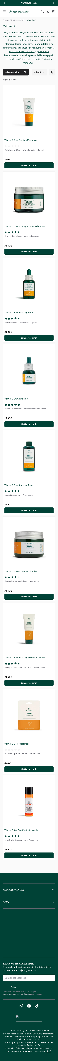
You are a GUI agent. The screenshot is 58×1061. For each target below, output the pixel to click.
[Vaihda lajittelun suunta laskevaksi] (52, 72)
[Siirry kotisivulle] (19, 11)
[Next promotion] (53, 3)
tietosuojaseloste (9, 994)
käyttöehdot (26, 994)
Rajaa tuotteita (12, 72)
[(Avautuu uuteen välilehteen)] (21, 1006)
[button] (29, 889)
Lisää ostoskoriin (29, 165)
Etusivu (6, 20)
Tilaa (13, 987)
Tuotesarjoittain (18, 20)
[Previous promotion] (4, 3)
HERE (48, 1051)
